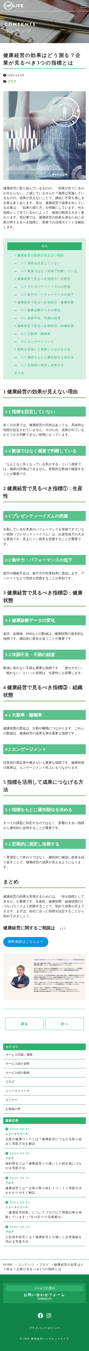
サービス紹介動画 (17, 1072)
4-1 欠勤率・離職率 (36, 333)
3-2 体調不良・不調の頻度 (41, 318)
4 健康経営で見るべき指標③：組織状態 (44, 326)
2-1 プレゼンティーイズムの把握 (46, 286)
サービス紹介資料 (17, 1063)
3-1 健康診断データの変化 (41, 310)
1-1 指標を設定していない (41, 263)
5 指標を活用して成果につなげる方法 (42, 349)
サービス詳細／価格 (19, 1054)
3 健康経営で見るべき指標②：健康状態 (44, 302)
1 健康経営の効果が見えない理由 (39, 255)
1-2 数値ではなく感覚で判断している (49, 271)
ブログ (11, 81)
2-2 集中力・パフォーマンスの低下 (47, 294)
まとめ (19, 373)
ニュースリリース (17, 1090)
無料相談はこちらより (26, 942)
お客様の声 (13, 1109)
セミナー (11, 1100)
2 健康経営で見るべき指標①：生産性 (42, 279)
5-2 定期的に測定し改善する (42, 365)
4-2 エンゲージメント (37, 341)
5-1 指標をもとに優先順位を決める (47, 357)
